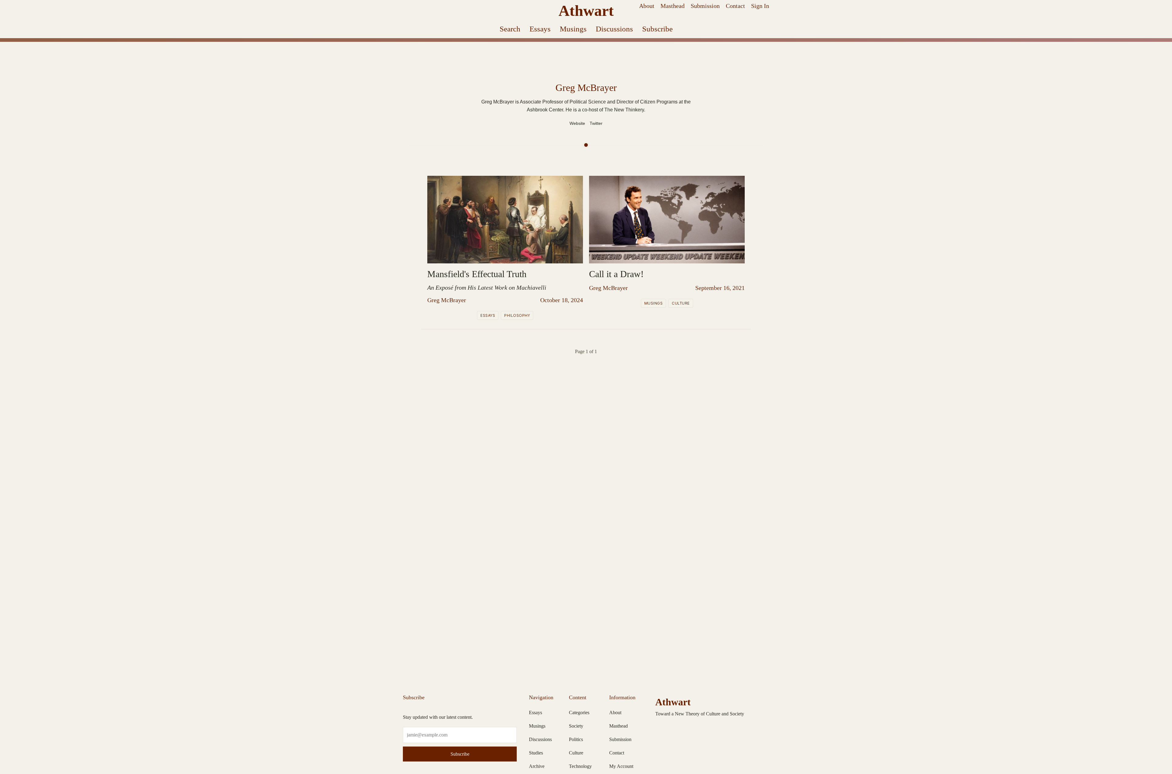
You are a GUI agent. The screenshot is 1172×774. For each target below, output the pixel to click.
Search (510, 29)
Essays (540, 29)
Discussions (614, 29)
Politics (576, 739)
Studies (536, 752)
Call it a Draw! (616, 274)
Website (577, 123)
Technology (580, 766)
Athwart (586, 10)
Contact (735, 5)
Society (576, 726)
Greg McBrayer (446, 300)
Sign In (760, 5)
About (646, 5)
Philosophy (517, 315)
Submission (705, 5)
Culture (681, 303)
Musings (573, 29)
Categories (579, 712)
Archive (536, 766)
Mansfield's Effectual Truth (476, 274)
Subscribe (657, 29)
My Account (621, 766)
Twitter (596, 123)
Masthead (672, 5)
